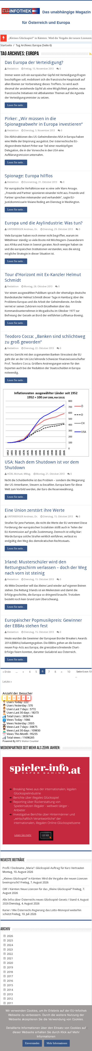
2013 (9, 994)
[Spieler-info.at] (46, 799)
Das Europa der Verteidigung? (34, 62)
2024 (9, 945)
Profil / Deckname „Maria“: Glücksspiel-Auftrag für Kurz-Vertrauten (43, 868)
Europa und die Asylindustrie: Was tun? (44, 223)
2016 (9, 980)
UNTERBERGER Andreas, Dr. (22, 229)
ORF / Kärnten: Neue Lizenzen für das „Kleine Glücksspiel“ (37, 889)
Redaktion (13, 68)
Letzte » (7, 681)
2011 (9, 1003)
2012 (9, 998)
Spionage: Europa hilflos (29, 175)
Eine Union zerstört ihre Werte (35, 510)
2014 (9, 989)
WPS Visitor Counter (27, 741)
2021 (9, 958)
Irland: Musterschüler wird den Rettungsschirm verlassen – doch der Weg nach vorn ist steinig (46, 567)
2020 (9, 962)
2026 (9, 936)
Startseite (6, 45)
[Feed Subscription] (90, 54)
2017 (9, 976)
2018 (9, 972)
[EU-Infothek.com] (21, 10)
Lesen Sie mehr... (16, 105)
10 (68, 671)
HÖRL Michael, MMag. (19, 474)
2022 (9, 953)
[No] (87, 1028)
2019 (9, 967)
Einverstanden (32, 1043)
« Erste (7, 671)
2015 (9, 985)
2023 (9, 949)
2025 (9, 940)
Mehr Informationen (57, 1043)
